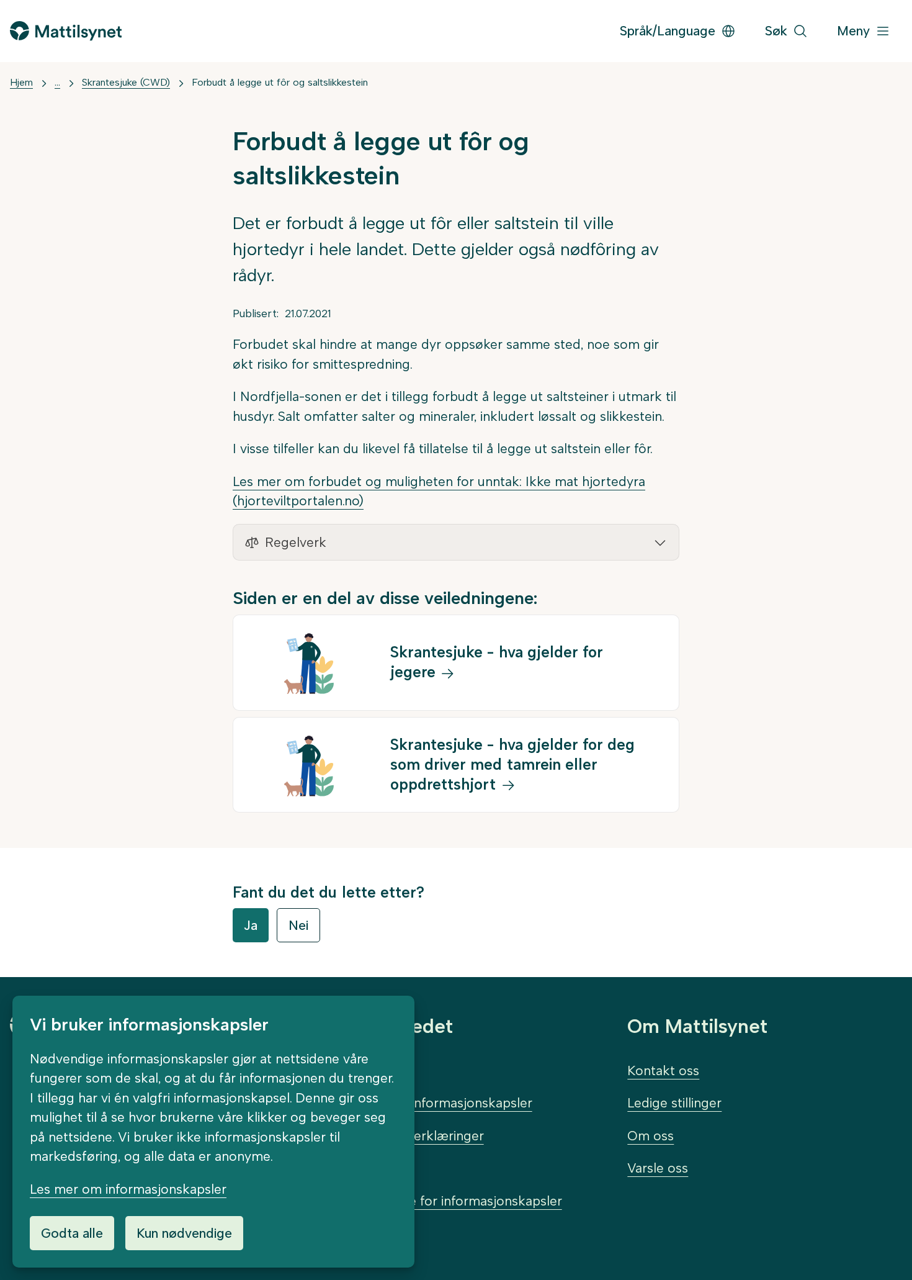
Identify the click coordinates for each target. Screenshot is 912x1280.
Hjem (21, 82)
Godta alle (72, 1233)
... (57, 82)
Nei (298, 925)
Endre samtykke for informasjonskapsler (440, 1201)
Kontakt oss (663, 1070)
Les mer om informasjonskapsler (128, 1189)
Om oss (650, 1135)
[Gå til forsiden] (66, 30)
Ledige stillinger (674, 1103)
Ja (250, 925)
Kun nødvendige (184, 1233)
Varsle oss (657, 1168)
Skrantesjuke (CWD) (126, 82)
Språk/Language (667, 30)
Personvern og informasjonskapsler (425, 1103)
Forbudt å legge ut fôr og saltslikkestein (280, 82)
